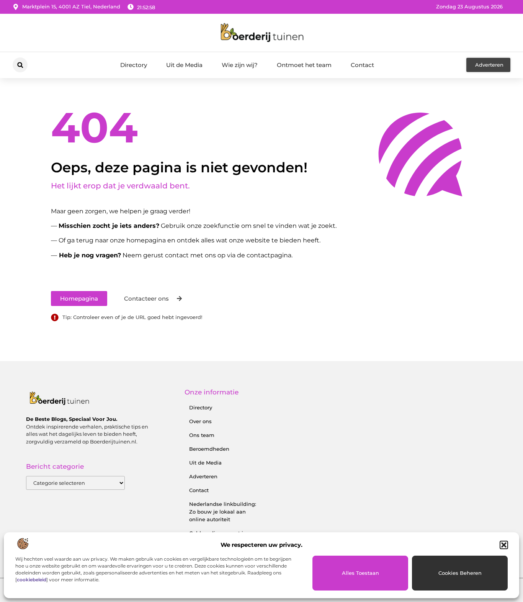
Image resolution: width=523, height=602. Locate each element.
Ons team (201, 435)
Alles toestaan (360, 573)
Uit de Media (184, 65)
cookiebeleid (31, 579)
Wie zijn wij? (240, 65)
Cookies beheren (460, 573)
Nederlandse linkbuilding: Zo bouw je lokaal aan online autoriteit (222, 511)
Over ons (200, 421)
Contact (362, 65)
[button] (504, 545)
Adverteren (203, 476)
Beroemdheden (209, 449)
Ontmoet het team (304, 65)
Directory (133, 65)
